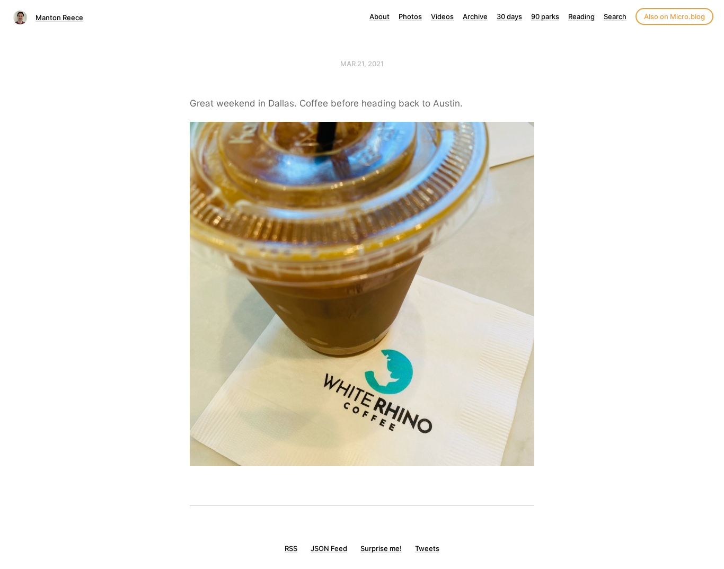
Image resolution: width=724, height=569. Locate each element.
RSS (291, 548)
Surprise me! (381, 548)
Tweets (427, 548)
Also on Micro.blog (674, 16)
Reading (581, 16)
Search (615, 16)
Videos (442, 16)
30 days (509, 16)
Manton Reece (59, 17)
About (379, 16)
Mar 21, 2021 (362, 63)
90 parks (545, 16)
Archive (475, 16)
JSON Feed (329, 548)
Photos (410, 16)
